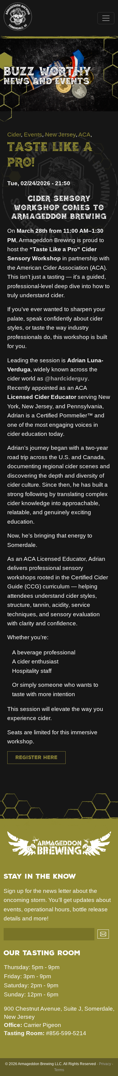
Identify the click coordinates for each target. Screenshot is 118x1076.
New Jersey (60, 134)
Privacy (105, 1064)
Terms (59, 1070)
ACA (84, 134)
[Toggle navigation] (105, 18)
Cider (14, 134)
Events (33, 134)
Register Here (36, 757)
